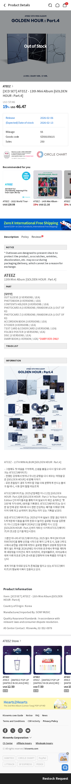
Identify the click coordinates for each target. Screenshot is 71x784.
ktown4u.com (31, 748)
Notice (29, 715)
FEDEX (39, 764)
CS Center (8, 743)
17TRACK (9, 764)
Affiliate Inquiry (24, 743)
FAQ (37, 715)
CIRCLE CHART (26, 758)
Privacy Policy (50, 721)
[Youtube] (28, 730)
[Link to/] (57, 5)
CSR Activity (34, 721)
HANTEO (9, 758)
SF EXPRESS (25, 764)
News (45, 715)
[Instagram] (20, 730)
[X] (12, 730)
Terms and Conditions (14, 721)
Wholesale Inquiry (44, 743)
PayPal (42, 758)
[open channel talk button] (65, 767)
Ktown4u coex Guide (13, 715)
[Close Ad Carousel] (67, 753)
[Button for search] (50, 5)
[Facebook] (5, 730)
